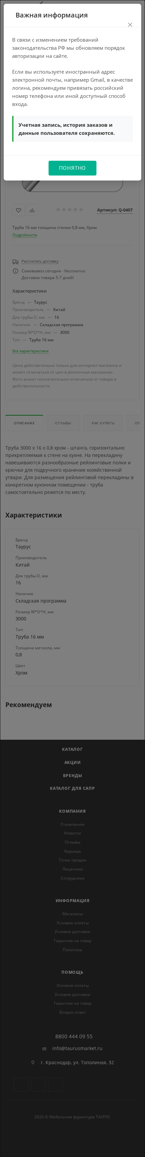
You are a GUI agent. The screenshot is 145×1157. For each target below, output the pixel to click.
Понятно (72, 167)
